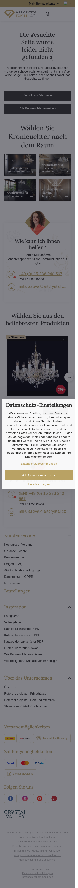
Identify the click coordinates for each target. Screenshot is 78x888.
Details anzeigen (39, 484)
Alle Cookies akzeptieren (39, 475)
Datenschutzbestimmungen (39, 463)
